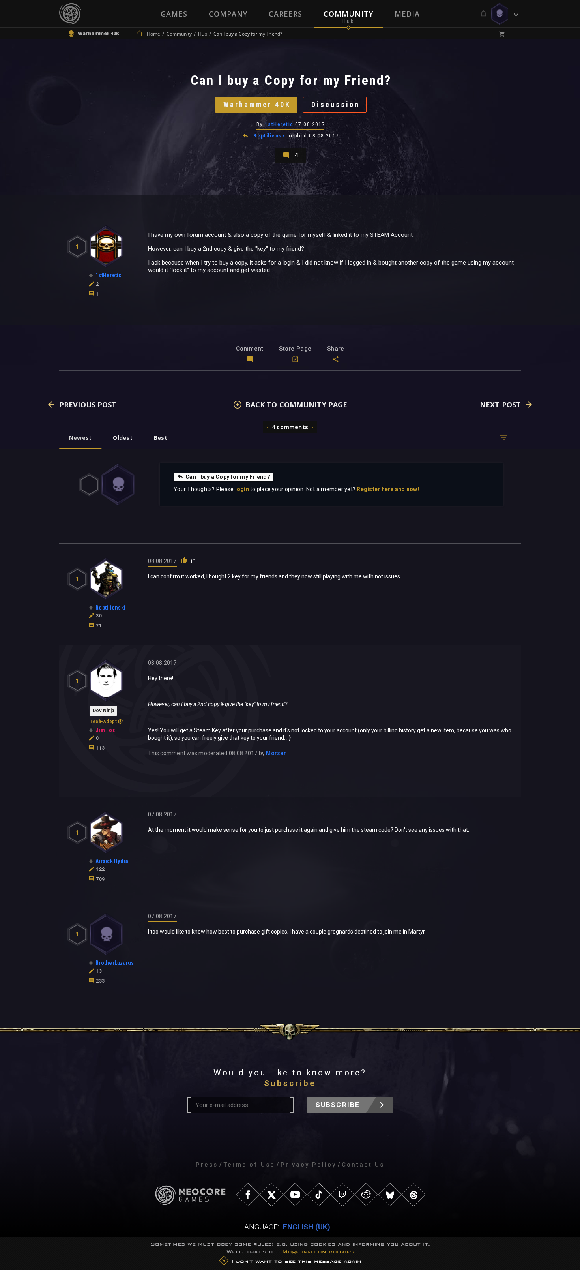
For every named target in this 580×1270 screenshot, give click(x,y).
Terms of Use (249, 1164)
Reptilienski (270, 136)
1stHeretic (279, 124)
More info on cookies (318, 1252)
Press (207, 1164)
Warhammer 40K (257, 104)
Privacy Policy (308, 1164)
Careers (285, 14)
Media (407, 14)
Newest (80, 437)
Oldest (122, 437)
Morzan (276, 753)
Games (174, 14)
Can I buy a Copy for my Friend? (227, 477)
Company (228, 14)
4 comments (290, 427)
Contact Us (363, 1164)
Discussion (335, 104)
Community (348, 14)
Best (160, 437)
